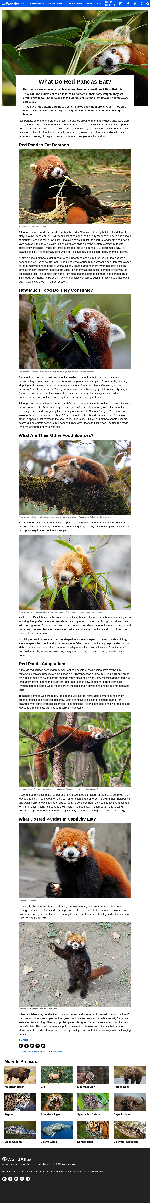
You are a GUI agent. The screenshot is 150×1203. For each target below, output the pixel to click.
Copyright (33, 1171)
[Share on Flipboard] (21, 1046)
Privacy (24, 1171)
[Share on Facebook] (26, 1046)
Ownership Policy (96, 1171)
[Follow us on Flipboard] (4, 1179)
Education (94, 3)
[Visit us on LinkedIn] (28, 1179)
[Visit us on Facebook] (10, 1179)
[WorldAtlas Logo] (14, 3)
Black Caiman (13, 1141)
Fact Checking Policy (59, 1171)
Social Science (110, 3)
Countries (55, 3)
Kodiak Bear (121, 1086)
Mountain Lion (86, 1086)
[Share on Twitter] (32, 1046)
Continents (36, 3)
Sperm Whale (49, 1141)
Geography (74, 3)
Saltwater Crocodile (126, 1141)
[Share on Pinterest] (37, 1046)
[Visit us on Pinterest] (22, 1179)
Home (5, 1171)
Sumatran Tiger (50, 1114)
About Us (44, 1171)
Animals (58, 1051)
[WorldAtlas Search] (147, 3)
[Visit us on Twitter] (16, 1179)
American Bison (14, 1086)
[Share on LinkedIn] (43, 1046)
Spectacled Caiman (89, 1114)
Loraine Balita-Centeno (28, 1051)
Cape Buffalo (122, 1114)
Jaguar (8, 1114)
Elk (43, 1086)
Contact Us (14, 1171)
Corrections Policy (78, 1171)
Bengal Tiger (85, 1141)
